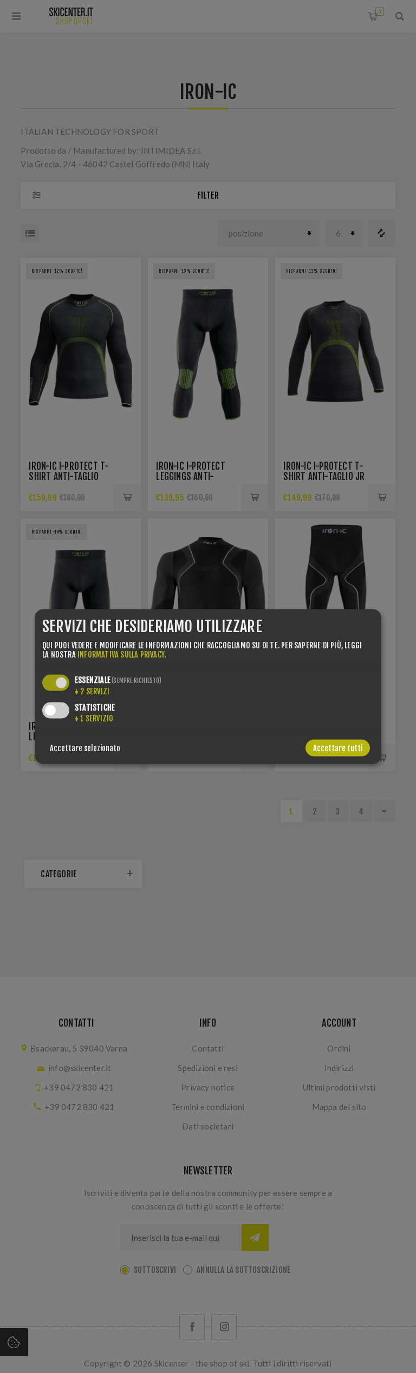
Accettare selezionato (85, 748)
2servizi (92, 691)
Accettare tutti (337, 748)
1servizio (94, 718)
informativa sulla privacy (120, 654)
